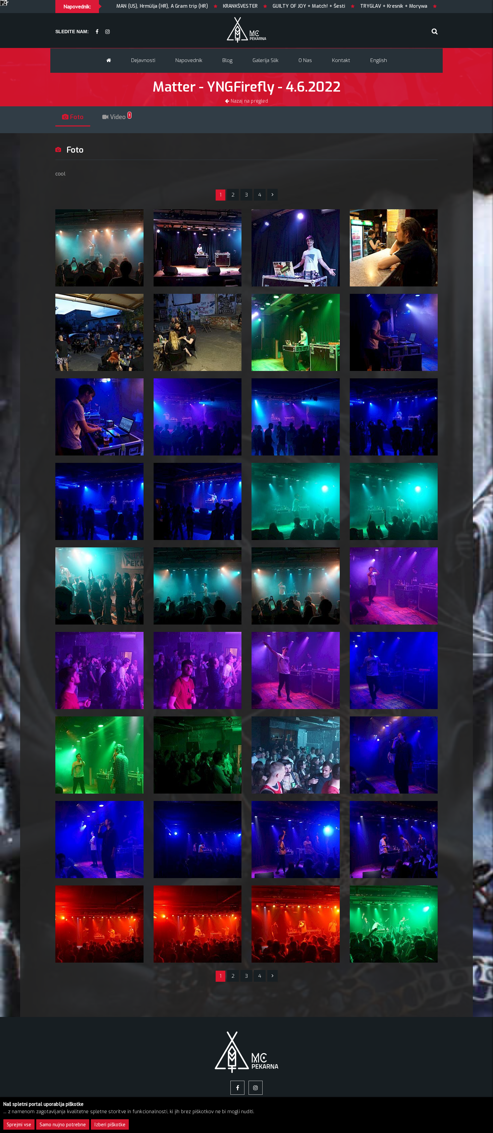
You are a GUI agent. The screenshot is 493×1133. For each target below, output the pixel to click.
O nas (305, 60)
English (378, 60)
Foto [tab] (76, 117)
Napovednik (188, 60)
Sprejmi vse (19, 1124)
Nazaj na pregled (248, 101)
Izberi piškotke (109, 1124)
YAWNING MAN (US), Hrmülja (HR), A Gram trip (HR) (422, 6)
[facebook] (97, 32)
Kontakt (341, 60)
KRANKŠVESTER (162, 6)
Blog (227, 60)
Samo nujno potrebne (63, 1124)
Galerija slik (265, 60)
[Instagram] (107, 32)
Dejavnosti (143, 60)
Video (119, 117)
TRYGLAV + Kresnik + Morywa (315, 6)
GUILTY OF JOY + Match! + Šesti (231, 6)
